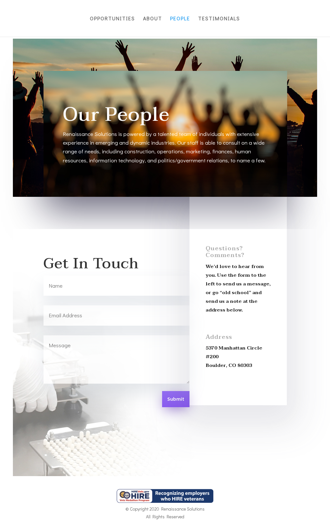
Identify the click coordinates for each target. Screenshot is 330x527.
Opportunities (112, 19)
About (152, 19)
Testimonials (219, 19)
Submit (175, 399)
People (180, 19)
